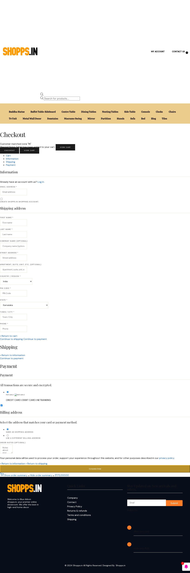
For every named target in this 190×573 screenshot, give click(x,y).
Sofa (132, 118)
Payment (11, 165)
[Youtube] (150, 518)
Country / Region (10, 276)
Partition (106, 118)
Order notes (12, 443)
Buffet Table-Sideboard (43, 111)
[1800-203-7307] (129, 528)
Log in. (41, 181)
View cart (65, 147)
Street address (9, 253)
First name (6, 218)
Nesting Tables (110, 111)
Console (145, 111)
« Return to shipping (36, 463)
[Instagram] (140, 518)
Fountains (52, 118)
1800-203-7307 (141, 531)
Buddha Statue (17, 111)
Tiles (164, 118)
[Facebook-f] (131, 518)
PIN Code (5, 288)
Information (12, 158)
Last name (6, 229)
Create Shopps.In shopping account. (19, 202)
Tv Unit (13, 118)
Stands (120, 118)
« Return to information (12, 355)
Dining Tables (88, 111)
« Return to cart (8, 335)
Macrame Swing (73, 118)
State (3, 300)
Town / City (7, 312)
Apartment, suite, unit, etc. (20, 264)
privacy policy (166, 458)
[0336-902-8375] (129, 544)
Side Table (129, 111)
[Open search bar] (41, 94)
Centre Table (68, 111)
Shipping (10, 161)
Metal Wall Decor (32, 118)
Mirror (91, 118)
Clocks (159, 111)
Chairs (172, 111)
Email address (8, 187)
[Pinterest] (159, 518)
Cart (8, 155)
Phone (4, 324)
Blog (153, 118)
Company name (14, 241)
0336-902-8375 (141, 548)
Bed (143, 118)
